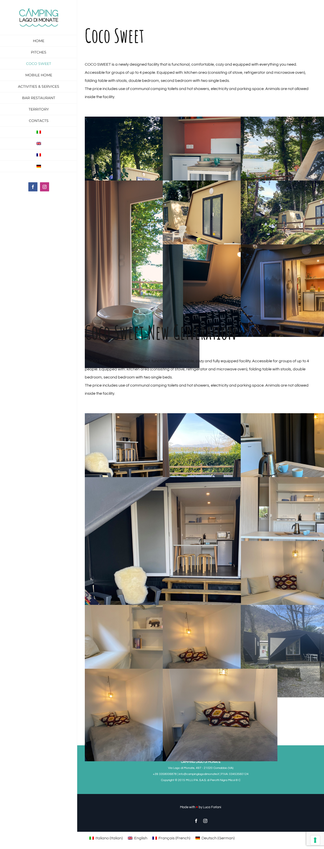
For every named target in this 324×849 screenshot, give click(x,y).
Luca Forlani (212, 807)
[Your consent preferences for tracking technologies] (315, 840)
